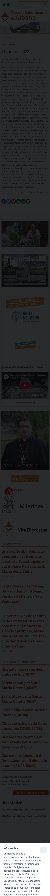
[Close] (43, 850)
